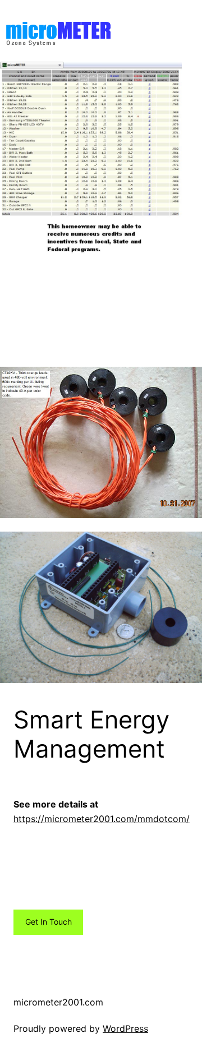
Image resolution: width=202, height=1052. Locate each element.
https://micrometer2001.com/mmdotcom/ (101, 818)
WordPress (125, 1028)
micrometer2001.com (58, 1002)
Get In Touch (48, 921)
